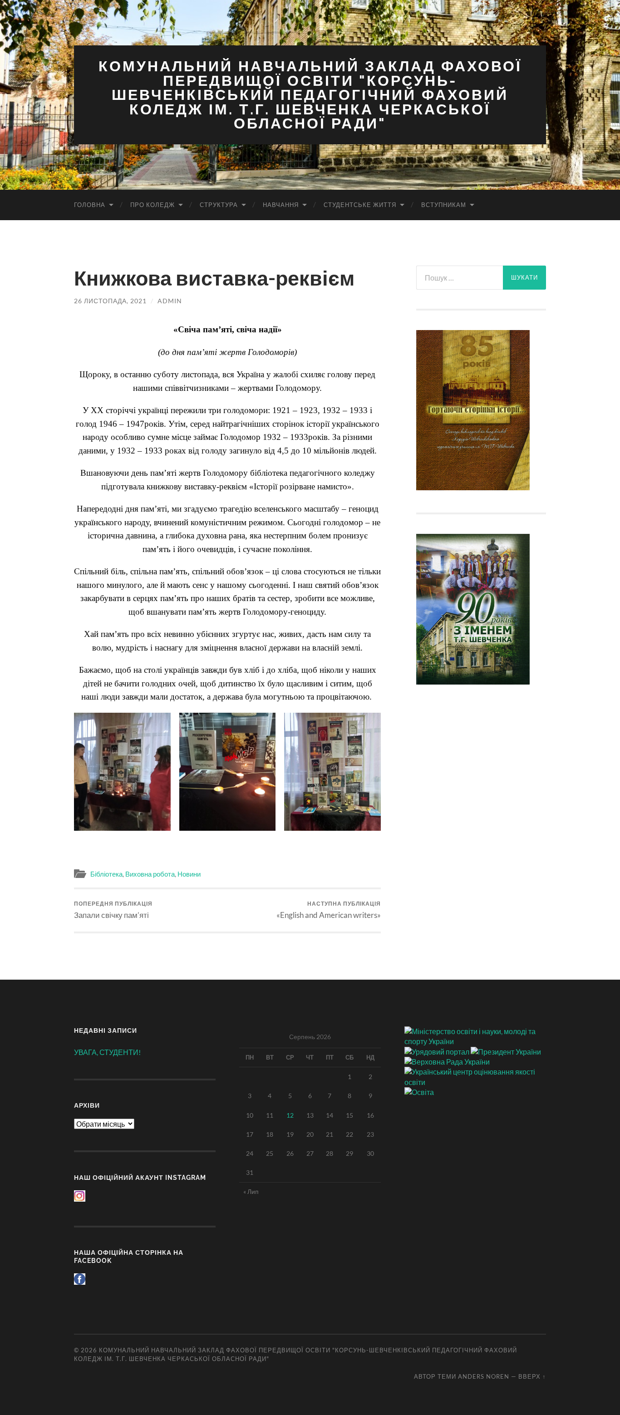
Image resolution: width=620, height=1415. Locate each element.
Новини (189, 874)
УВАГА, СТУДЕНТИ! (107, 1052)
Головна (89, 204)
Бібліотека (106, 874)
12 (290, 1115)
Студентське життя (360, 204)
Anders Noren (483, 1376)
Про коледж (152, 204)
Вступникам (443, 204)
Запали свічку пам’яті (113, 910)
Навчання (281, 204)
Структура (219, 204)
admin (169, 301)
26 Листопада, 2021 (110, 301)
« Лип (251, 1191)
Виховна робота (150, 874)
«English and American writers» (328, 910)
